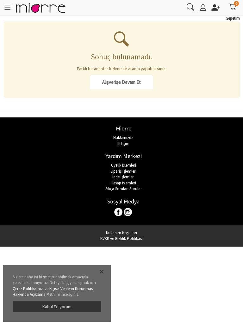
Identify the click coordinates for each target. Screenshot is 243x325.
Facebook (118, 212)
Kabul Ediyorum (57, 306)
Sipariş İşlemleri (123, 171)
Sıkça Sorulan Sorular (123, 188)
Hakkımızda (123, 137)
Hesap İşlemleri (123, 183)
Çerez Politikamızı (28, 288)
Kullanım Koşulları (121, 232)
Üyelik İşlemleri (123, 165)
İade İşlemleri (123, 177)
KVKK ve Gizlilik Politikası (121, 238)
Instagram (128, 212)
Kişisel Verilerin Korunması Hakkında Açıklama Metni (53, 291)
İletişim (123, 143)
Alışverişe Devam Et (121, 82)
